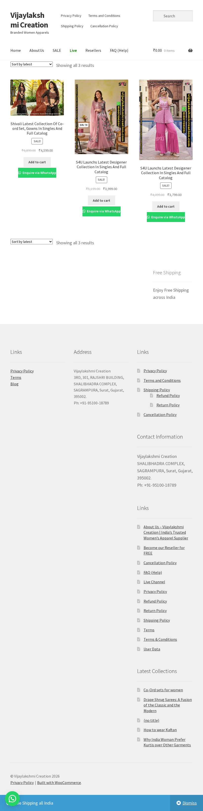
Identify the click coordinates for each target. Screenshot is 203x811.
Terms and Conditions (104, 15)
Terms (15, 377)
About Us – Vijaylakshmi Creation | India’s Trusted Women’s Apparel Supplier (166, 532)
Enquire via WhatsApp (39, 172)
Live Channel (154, 581)
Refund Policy (168, 395)
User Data (152, 648)
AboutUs (36, 50)
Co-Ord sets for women (163, 689)
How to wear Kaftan (160, 729)
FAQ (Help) (119, 50)
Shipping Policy (72, 26)
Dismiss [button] (189, 803)
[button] (12, 798)
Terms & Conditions (160, 639)
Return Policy (167, 404)
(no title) (151, 720)
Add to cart (37, 162)
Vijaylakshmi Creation (29, 20)
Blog (14, 383)
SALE (57, 50)
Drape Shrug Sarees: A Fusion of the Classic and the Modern (168, 705)
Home (15, 50)
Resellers (93, 50)
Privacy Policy (71, 15)
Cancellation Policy (104, 26)
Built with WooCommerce (59, 782)
